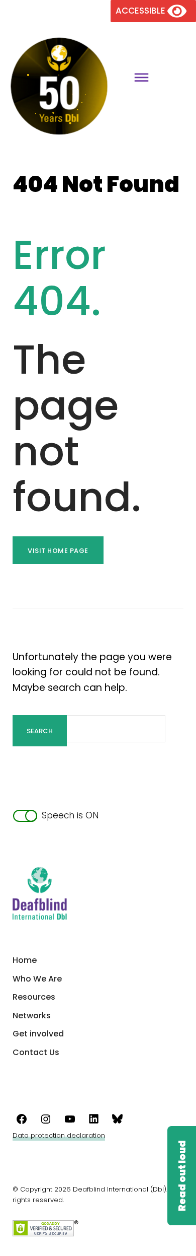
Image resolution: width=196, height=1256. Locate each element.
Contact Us (36, 1052)
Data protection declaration (59, 1135)
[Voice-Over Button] (181, 1176)
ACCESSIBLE (141, 11)
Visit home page (58, 550)
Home (25, 960)
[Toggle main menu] (138, 79)
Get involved (38, 1033)
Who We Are (37, 979)
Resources (34, 997)
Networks (32, 1015)
